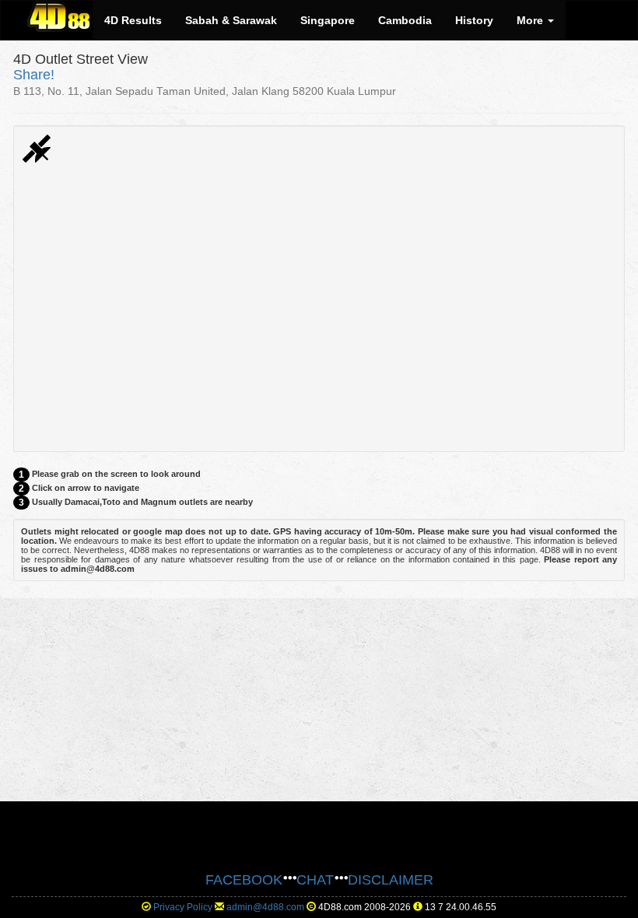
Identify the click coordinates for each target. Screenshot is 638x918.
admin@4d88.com (265, 907)
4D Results (133, 20)
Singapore (327, 20)
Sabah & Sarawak (231, 20)
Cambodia (405, 20)
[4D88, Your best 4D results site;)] (60, 16)
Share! (33, 74)
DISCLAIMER (390, 880)
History (474, 20)
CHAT (315, 880)
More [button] (531, 20)
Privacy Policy (182, 907)
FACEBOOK (243, 880)
